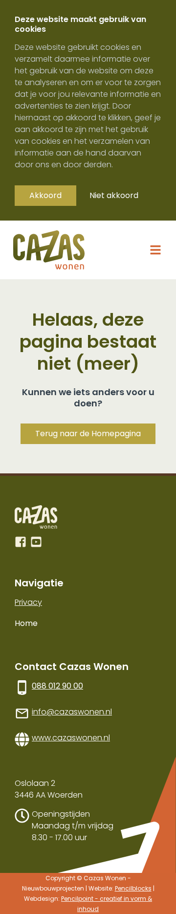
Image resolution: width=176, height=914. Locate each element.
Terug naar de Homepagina (88, 433)
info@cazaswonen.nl (72, 711)
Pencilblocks (133, 888)
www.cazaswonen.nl (71, 737)
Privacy (28, 602)
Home (26, 623)
